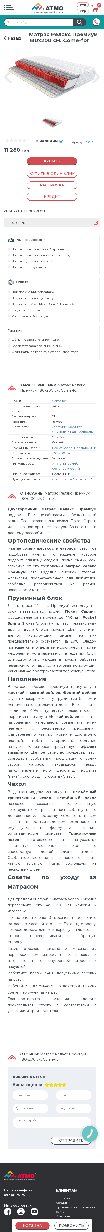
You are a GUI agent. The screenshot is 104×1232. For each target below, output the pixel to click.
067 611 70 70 (14, 1195)
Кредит (61, 1202)
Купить (52, 161)
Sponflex (58, 437)
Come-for (59, 401)
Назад (14, 38)
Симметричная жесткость (72, 432)
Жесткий (59, 427)
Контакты (63, 1216)
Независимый (85, 448)
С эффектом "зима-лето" (72, 479)
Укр (83, 11)
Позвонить (71, 1225)
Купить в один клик (52, 173)
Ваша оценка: (28, 1084)
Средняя (75, 427)
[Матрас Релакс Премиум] (52, 123)
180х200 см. (61, 453)
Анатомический (64, 463)
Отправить (71, 1140)
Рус (83, 5)
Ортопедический (66, 468)
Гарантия (63, 1198)
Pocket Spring (62, 448)
